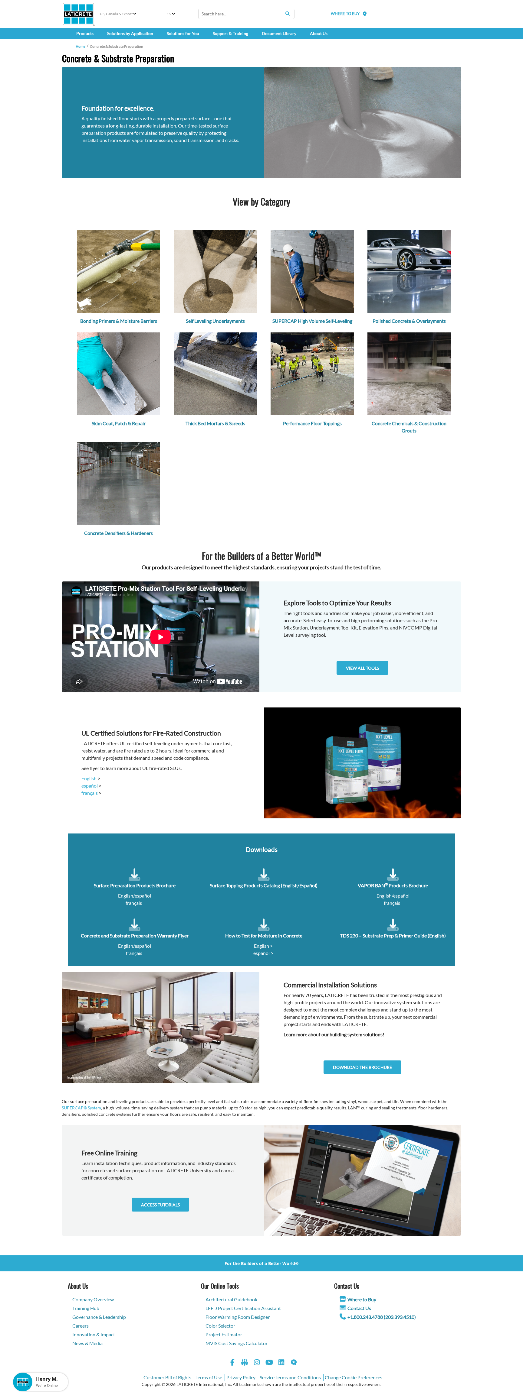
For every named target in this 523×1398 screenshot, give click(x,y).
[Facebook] (232, 1363)
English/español (134, 895)
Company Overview (93, 1299)
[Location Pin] (365, 14)
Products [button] (85, 33)
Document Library (279, 33)
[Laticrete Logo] (78, 14)
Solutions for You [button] (183, 33)
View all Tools (362, 668)
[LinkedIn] (281, 1363)
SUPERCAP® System (81, 1107)
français (89, 793)
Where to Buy (361, 1299)
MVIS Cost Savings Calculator (237, 1343)
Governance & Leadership (99, 1317)
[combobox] (246, 14)
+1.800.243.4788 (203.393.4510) (381, 1317)
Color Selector (220, 1325)
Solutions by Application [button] (130, 33)
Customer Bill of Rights (167, 1377)
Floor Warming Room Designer (238, 1317)
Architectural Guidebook (231, 1299)
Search (287, 14)
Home (80, 46)
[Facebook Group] (245, 1363)
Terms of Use (209, 1377)
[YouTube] (269, 1363)
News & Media (87, 1343)
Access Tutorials (160, 1204)
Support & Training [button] (230, 33)
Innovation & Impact (93, 1334)
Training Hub (85, 1308)
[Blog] (294, 1363)
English (89, 778)
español (89, 785)
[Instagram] (257, 1363)
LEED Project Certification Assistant (243, 1308)
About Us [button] (318, 33)
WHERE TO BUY (345, 13)
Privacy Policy (240, 1377)
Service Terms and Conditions (290, 1377)
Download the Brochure (362, 1067)
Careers (80, 1325)
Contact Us (359, 1308)
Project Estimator (224, 1334)
